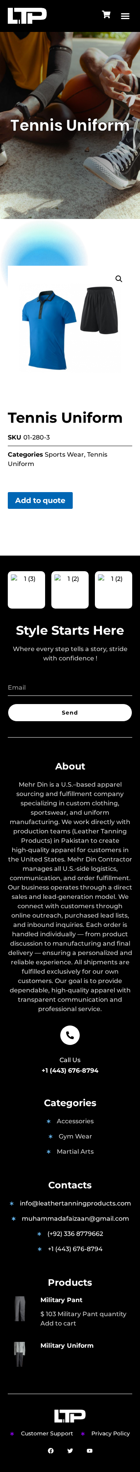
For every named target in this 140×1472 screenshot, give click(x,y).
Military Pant (61, 1300)
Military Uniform (66, 1345)
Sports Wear (64, 454)
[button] (125, 16)
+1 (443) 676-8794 (70, 1070)
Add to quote (40, 500)
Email (17, 675)
